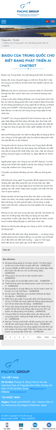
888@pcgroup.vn (37, 388)
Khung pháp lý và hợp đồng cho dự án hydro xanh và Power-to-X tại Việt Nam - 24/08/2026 (28, 289)
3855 (46, 337)
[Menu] (3, 21)
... (32, 337)
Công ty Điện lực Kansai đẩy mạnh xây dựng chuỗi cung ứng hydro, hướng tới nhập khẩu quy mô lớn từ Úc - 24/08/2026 (28, 316)
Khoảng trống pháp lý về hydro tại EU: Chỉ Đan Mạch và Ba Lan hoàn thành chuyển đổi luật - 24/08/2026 (28, 264)
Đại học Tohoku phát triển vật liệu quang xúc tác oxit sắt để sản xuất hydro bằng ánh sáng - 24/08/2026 (28, 322)
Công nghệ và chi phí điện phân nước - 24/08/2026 (27, 281)
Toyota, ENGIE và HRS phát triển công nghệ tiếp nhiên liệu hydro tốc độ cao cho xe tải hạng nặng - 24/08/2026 (29, 270)
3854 (39, 337)
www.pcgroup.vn (18, 391)
